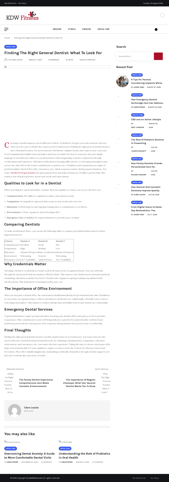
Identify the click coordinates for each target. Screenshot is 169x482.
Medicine (57, 29)
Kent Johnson (137, 127)
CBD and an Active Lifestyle (146, 119)
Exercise (86, 29)
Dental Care (103, 29)
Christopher (12, 462)
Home (7, 38)
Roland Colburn (138, 175)
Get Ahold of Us (10, 3)
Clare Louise (139, 195)
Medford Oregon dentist (23, 173)
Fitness (72, 29)
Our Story (22, 3)
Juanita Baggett (138, 151)
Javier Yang (139, 87)
